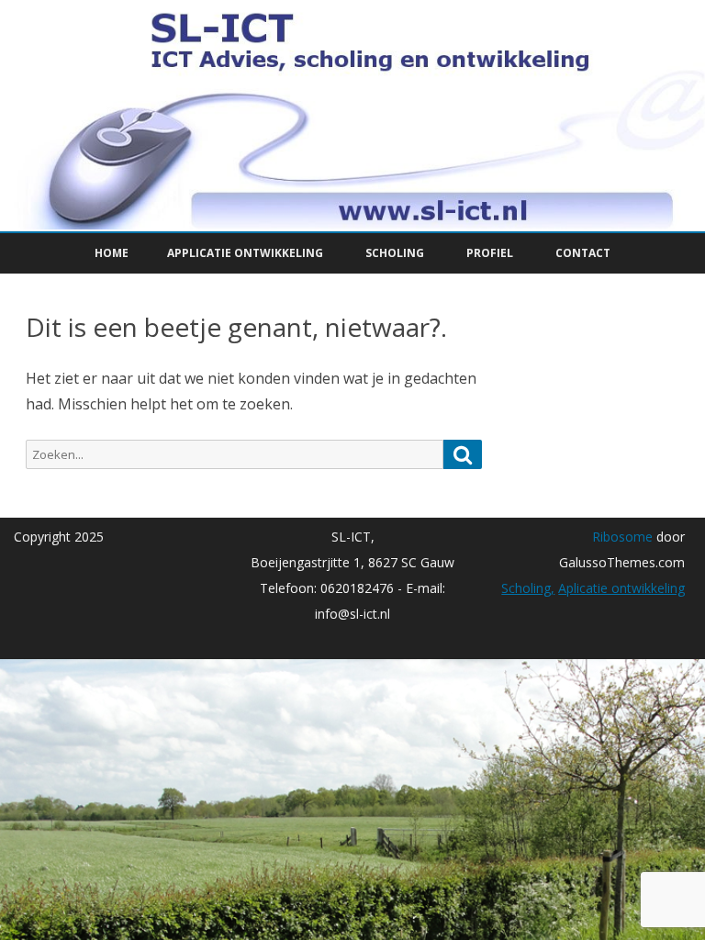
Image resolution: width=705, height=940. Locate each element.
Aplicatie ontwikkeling (621, 588)
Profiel (489, 253)
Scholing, (527, 588)
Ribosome (622, 536)
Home (112, 253)
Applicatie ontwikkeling (245, 253)
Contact (582, 253)
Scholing (394, 253)
